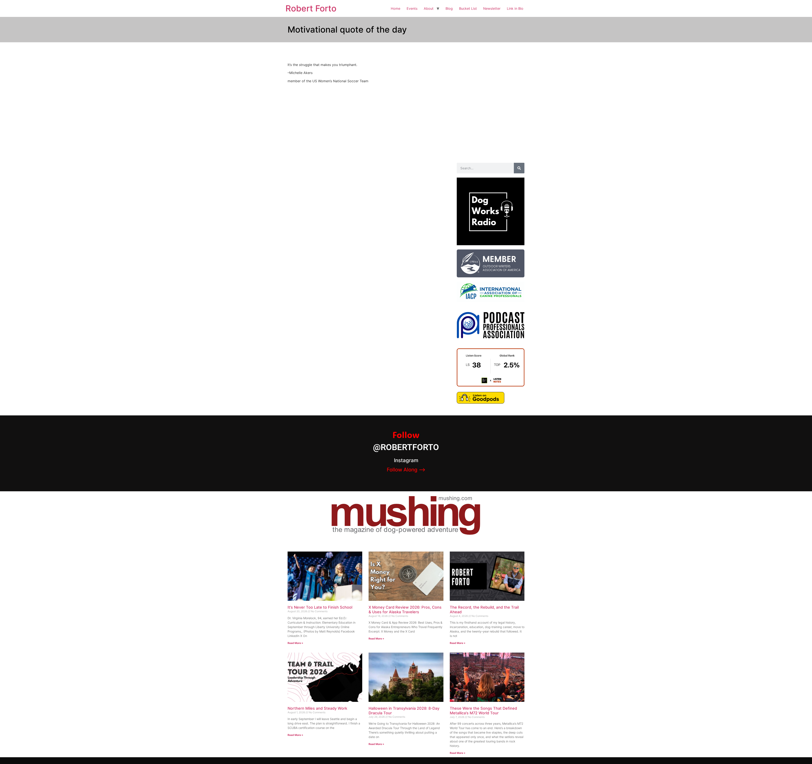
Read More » (295, 643)
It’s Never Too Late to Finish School (320, 607)
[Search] (519, 168)
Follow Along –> (406, 470)
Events (412, 8)
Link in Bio (515, 8)
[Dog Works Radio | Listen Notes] (490, 385)
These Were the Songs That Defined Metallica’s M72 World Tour (483, 710)
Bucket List (468, 8)
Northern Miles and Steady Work (317, 708)
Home (395, 8)
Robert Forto (310, 8)
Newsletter (492, 8)
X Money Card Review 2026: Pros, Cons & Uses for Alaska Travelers (405, 609)
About (428, 8)
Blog (449, 8)
